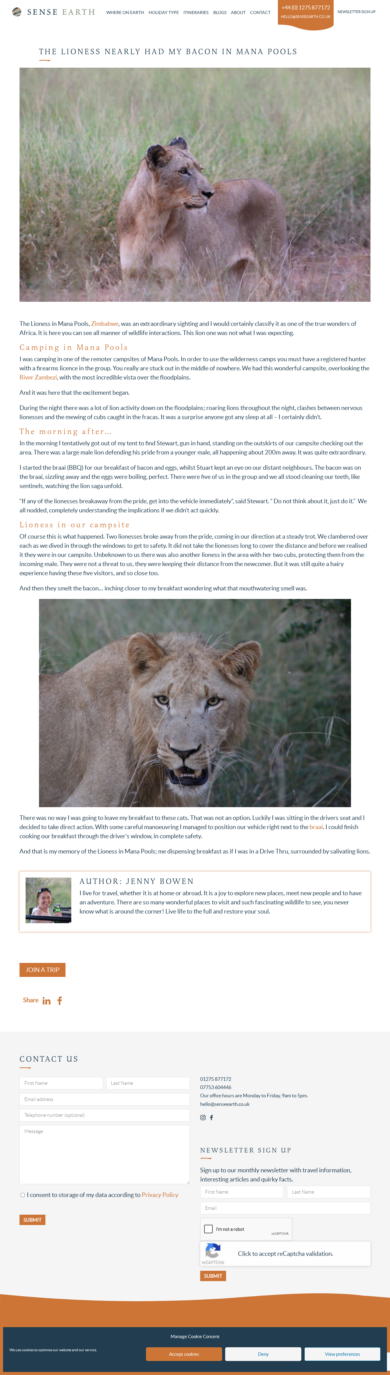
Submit (213, 1276)
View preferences (342, 1354)
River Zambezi (38, 377)
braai (316, 827)
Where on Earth (125, 12)
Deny (263, 1354)
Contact (260, 12)
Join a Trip (42, 970)
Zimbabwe (105, 323)
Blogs (219, 12)
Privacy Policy (160, 1195)
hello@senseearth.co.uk (306, 17)
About (238, 12)
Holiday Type (164, 12)
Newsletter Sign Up (356, 12)
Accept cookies (184, 1354)
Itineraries (195, 12)
